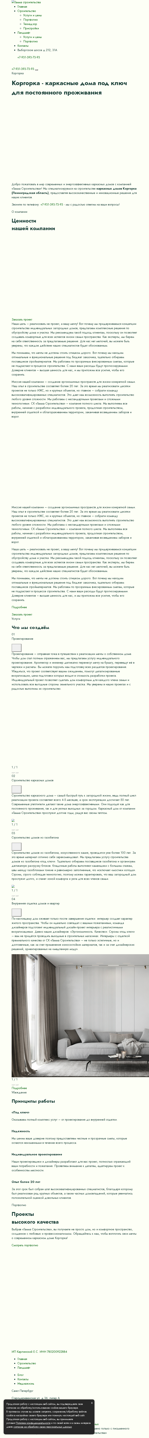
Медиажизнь (25, 1384)
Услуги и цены (32, 15)
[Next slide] (16, 772)
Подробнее (19, 607)
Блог (20, 1375)
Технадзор (30, 24)
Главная (22, 7)
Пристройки (31, 28)
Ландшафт (23, 33)
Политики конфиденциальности (33, 1423)
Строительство (26, 11)
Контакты (23, 46)
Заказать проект (22, 319)
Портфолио (30, 20)
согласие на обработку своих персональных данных (42, 1427)
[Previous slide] (13, 772)
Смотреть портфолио (25, 1245)
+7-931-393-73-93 (28, 57)
